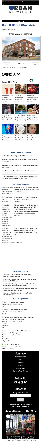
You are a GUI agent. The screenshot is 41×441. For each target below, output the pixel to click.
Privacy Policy (20, 368)
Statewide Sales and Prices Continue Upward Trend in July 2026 (26, 189)
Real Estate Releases (20, 184)
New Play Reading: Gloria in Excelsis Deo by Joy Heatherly (22, 318)
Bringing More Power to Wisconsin (25, 197)
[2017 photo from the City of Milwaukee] (20, 48)
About (20, 359)
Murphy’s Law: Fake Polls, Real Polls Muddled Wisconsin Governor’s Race (19, 284)
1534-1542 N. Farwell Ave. (18, 25)
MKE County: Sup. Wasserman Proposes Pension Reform (20, 165)
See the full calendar (8, 348)
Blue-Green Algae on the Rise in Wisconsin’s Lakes (17, 294)
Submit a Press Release (20, 371)
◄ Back (6, 64)
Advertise (20, 362)
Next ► (35, 64)
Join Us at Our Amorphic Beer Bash (11, 2)
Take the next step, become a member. (20, 404)
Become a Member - (27, 2)
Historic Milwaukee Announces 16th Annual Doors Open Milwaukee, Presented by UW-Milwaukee (26, 231)
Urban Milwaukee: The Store (20, 411)
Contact (20, 365)
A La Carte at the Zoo (17, 302)
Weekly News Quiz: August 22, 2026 (13, 156)
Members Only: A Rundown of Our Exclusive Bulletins (19, 159)
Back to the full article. (8, 29)
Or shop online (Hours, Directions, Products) (20, 438)
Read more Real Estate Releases (12, 243)
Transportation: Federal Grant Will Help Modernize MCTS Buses (19, 280)
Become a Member (20, 357)
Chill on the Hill (15, 344)
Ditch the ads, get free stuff (20, 406)
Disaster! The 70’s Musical (18, 310)
